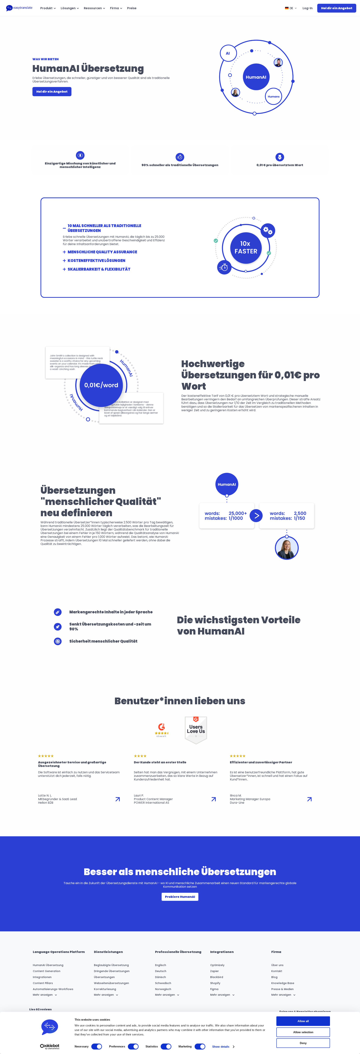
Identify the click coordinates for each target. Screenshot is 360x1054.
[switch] (133, 1046)
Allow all (303, 1021)
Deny (303, 1043)
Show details (220, 1046)
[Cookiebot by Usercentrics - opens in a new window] (49, 1046)
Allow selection (303, 1032)
